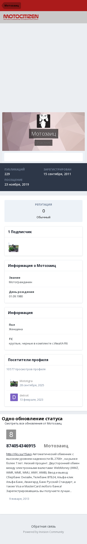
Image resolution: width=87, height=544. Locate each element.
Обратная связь (43, 526)
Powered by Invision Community (43, 532)
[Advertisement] (43, 69)
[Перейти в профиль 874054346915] (11, 434)
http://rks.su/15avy (19, 454)
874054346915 (21, 446)
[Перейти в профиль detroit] (14, 397)
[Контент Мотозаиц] (43, 157)
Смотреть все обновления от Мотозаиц (33, 423)
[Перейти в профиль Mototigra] (14, 247)
